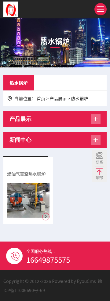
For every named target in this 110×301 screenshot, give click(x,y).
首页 (41, 98)
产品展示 (58, 98)
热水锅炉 (18, 82)
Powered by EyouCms (73, 281)
